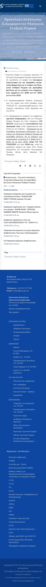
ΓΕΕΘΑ (11, 515)
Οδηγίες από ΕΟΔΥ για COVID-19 (22, 536)
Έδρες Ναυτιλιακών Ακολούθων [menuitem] (21, 426)
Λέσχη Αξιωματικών (17, 522)
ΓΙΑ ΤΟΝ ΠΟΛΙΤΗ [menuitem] (16, 377)
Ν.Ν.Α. (11, 525)
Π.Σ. (10, 487)
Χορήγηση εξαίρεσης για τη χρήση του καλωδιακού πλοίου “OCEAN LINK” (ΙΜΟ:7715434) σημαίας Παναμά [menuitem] (20, 196)
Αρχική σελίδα (17, 52)
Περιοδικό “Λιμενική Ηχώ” (19, 518)
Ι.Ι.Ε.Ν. (11, 480)
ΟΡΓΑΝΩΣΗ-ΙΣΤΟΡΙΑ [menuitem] (17, 321)
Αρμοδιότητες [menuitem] (19, 325)
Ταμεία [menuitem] (16, 339)
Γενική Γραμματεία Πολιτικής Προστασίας (21, 541)
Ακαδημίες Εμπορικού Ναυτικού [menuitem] (22, 420)
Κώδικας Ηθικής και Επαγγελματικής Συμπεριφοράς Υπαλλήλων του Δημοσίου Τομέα (22, 474)
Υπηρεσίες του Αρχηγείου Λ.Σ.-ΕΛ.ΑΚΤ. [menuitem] (23, 404)
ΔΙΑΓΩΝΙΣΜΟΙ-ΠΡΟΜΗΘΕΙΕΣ (17, 71)
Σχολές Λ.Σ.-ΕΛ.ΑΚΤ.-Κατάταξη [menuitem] (22, 371)
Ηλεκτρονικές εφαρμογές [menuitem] (24, 381)
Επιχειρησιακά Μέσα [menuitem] (21, 332)
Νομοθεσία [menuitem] (17, 395)
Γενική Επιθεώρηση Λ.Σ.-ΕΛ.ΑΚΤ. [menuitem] (23, 352)
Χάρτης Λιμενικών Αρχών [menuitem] (23, 435)
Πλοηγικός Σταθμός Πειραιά (15, 161)
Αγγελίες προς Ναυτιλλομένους (22, 529)
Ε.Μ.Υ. (11, 533)
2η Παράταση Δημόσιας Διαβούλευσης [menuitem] (20, 241)
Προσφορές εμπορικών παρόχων (22, 546)
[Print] (39, 165)
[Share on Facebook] (25, 165)
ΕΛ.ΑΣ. (11, 491)
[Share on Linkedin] (30, 165)
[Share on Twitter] (20, 165)
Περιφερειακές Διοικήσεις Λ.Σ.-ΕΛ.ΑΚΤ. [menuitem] (24, 361)
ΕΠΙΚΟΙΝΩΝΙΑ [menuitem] (14, 400)
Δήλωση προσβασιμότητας (19, 309)
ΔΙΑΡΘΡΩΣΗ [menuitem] (14, 344)
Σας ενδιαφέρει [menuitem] (19, 384)
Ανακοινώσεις (29, 52)
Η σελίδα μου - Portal (17, 464)
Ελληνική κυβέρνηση (17, 457)
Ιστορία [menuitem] (16, 336)
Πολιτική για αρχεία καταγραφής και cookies (22, 303)
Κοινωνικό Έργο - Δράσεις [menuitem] (24, 392)
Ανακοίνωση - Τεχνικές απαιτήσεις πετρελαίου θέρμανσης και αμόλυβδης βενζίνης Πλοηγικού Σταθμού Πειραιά (20, 180)
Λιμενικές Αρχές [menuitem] (20, 415)
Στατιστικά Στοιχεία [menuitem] (21, 388)
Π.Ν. (10, 511)
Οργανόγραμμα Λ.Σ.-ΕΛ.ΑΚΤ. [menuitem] (25, 367)
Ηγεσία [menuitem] (16, 347)
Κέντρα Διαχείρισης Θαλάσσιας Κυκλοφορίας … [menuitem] (24, 439)
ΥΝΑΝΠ (12, 461)
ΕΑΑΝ (11, 508)
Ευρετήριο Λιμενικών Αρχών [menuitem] (25, 431)
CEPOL (11, 504)
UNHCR (12, 500)
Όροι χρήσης (14, 312)
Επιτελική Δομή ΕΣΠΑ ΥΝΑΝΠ (21, 468)
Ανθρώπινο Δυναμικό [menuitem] (22, 328)
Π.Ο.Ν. (11, 484)
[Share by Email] (35, 165)
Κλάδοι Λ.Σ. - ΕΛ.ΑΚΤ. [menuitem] (22, 357)
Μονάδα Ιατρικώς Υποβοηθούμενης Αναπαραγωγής (23, 495)
